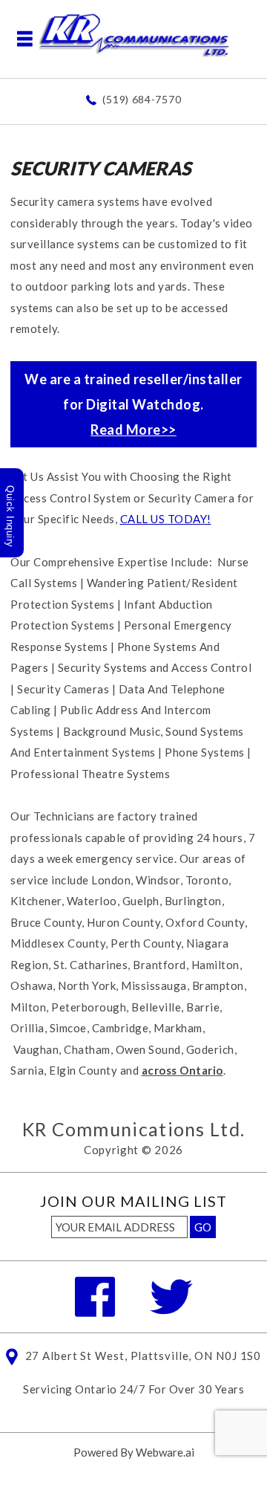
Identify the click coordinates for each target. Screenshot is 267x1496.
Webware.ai (165, 1452)
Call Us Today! (165, 518)
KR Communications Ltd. (133, 1129)
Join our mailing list (133, 1202)
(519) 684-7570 (141, 99)
